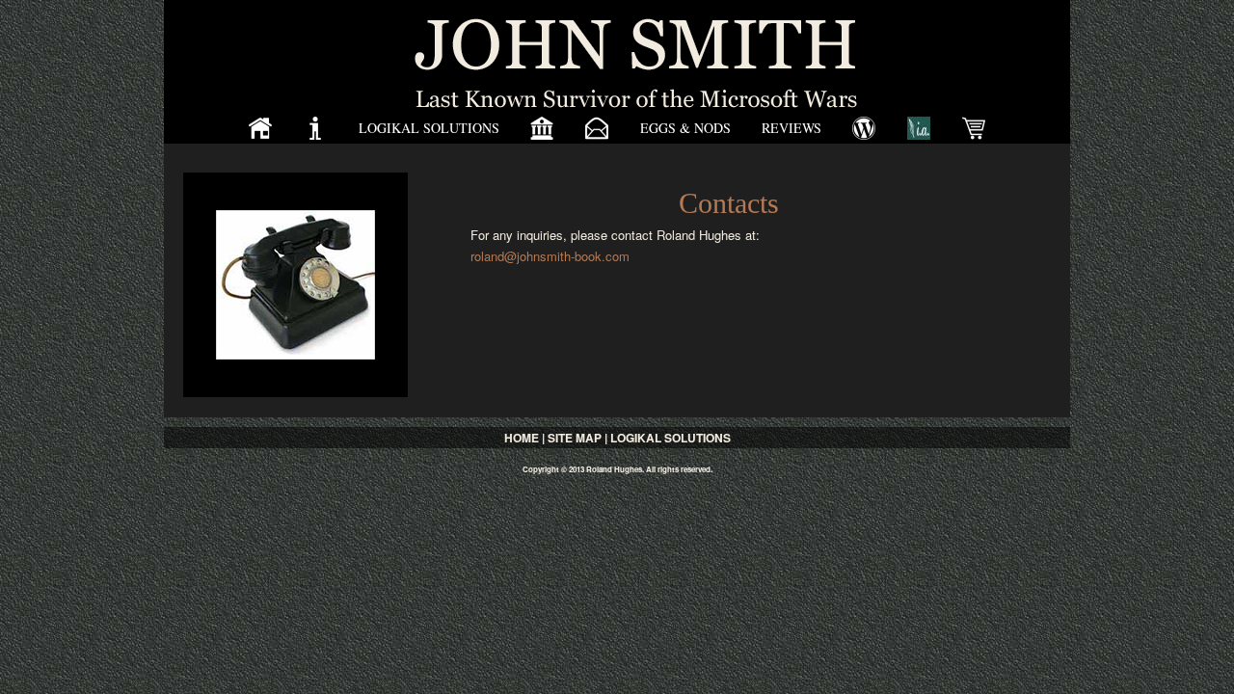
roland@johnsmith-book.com (550, 256)
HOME (521, 437)
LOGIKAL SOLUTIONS (429, 128)
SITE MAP (575, 437)
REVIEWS (791, 128)
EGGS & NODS (685, 128)
